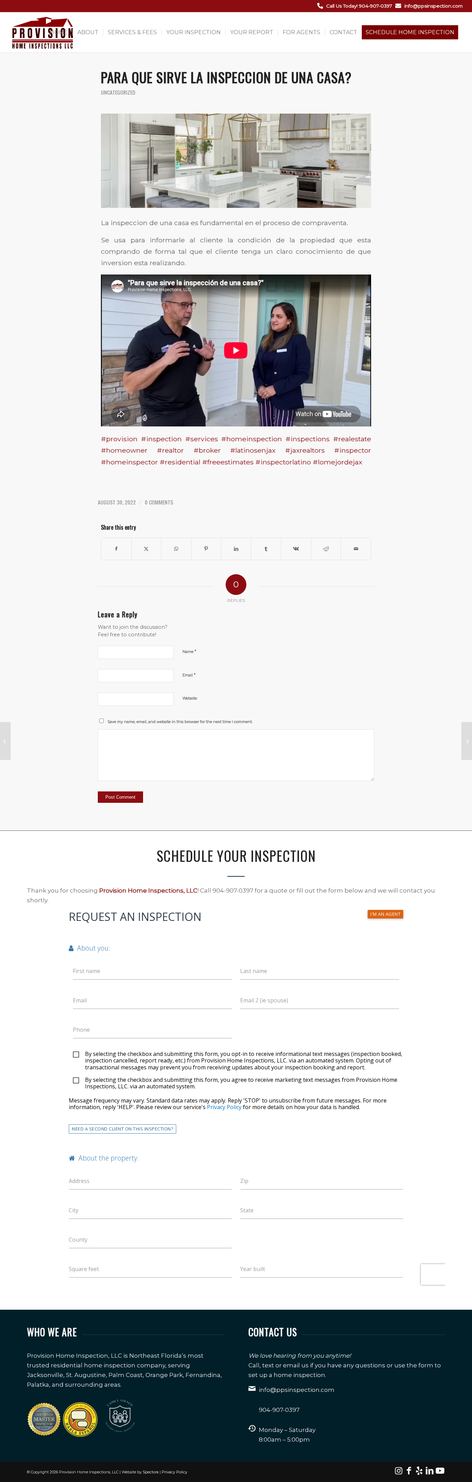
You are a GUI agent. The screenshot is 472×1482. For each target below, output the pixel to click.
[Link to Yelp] (419, 1470)
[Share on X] (146, 549)
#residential (180, 462)
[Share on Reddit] (326, 549)
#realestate (352, 439)
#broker (207, 450)
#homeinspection (251, 439)
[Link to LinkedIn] (429, 1470)
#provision (119, 439)
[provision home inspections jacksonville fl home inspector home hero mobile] (236, 161)
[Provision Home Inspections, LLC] (42, 32)
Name (189, 651)
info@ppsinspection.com (433, 6)
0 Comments (159, 502)
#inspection (161, 439)
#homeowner (124, 450)
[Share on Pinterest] (206, 549)
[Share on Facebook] (116, 549)
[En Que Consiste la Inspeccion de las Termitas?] (466, 741)
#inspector (352, 450)
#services (201, 439)
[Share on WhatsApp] (176, 549)
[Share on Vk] (296, 549)
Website (189, 698)
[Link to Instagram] (398, 1470)
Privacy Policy (174, 1472)
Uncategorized (118, 92)
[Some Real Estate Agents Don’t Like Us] (5, 741)
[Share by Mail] (356, 549)
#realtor (170, 450)
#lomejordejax (337, 462)
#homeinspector (129, 462)
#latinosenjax (252, 450)
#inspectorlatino (283, 462)
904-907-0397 (279, 1409)
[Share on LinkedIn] (236, 549)
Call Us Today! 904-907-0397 (359, 6)
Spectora (151, 1472)
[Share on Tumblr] (266, 549)
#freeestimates (228, 462)
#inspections (307, 439)
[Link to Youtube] (440, 1470)
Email (189, 674)
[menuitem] (59, 32)
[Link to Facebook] (409, 1470)
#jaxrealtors (305, 450)
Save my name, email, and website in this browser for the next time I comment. (180, 721)
